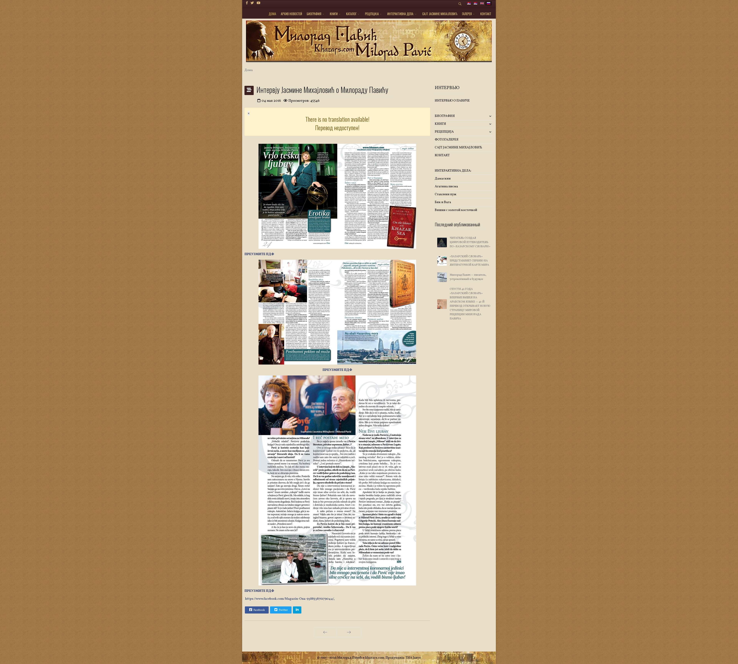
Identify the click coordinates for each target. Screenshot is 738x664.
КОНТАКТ (485, 14)
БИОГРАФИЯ (314, 14)
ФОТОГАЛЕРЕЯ (446, 139)
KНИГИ (334, 14)
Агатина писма (446, 186)
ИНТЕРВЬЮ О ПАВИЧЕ (452, 100)
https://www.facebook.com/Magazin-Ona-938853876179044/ (289, 599)
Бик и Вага (443, 202)
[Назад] (325, 632)
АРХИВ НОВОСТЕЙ (291, 14)
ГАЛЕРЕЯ (467, 14)
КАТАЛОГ (351, 14)
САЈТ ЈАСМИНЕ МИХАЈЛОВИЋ (439, 14)
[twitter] (252, 3)
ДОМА (272, 14)
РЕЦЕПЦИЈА (372, 14)
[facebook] (247, 3)
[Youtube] (258, 3)
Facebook (259, 610)
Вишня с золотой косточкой (456, 210)
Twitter (283, 610)
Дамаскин (443, 178)
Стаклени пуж (445, 194)
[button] (484, 116)
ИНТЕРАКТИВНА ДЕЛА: (400, 14)
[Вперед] (349, 632)
